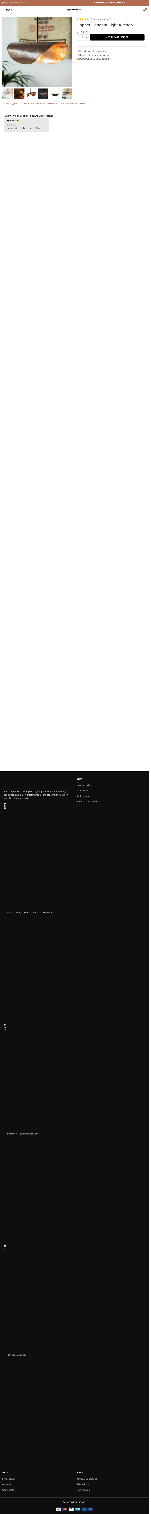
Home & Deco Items (87, 801)
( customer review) (101, 19)
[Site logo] (74, 10)
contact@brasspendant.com (23, 1344)
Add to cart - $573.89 (117, 37)
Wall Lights (82, 790)
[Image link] (24, 888)
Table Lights (83, 796)
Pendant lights (84, 785)
